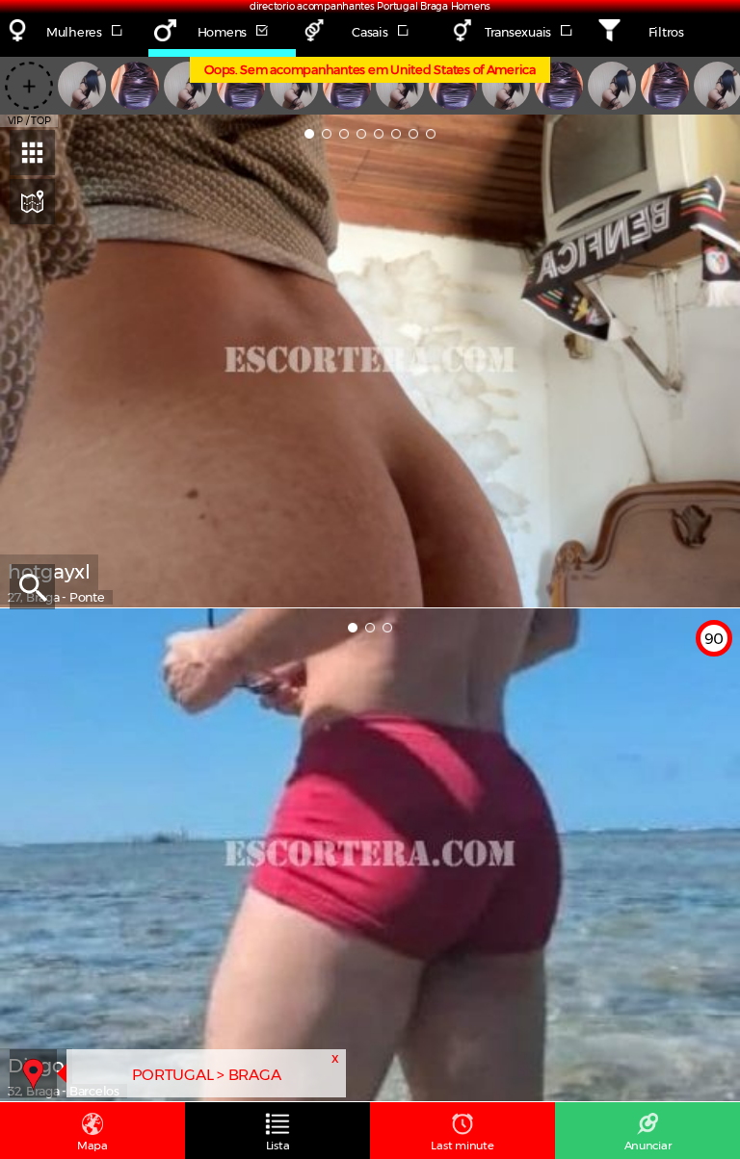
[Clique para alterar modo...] (32, 201)
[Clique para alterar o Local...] (33, 1072)
